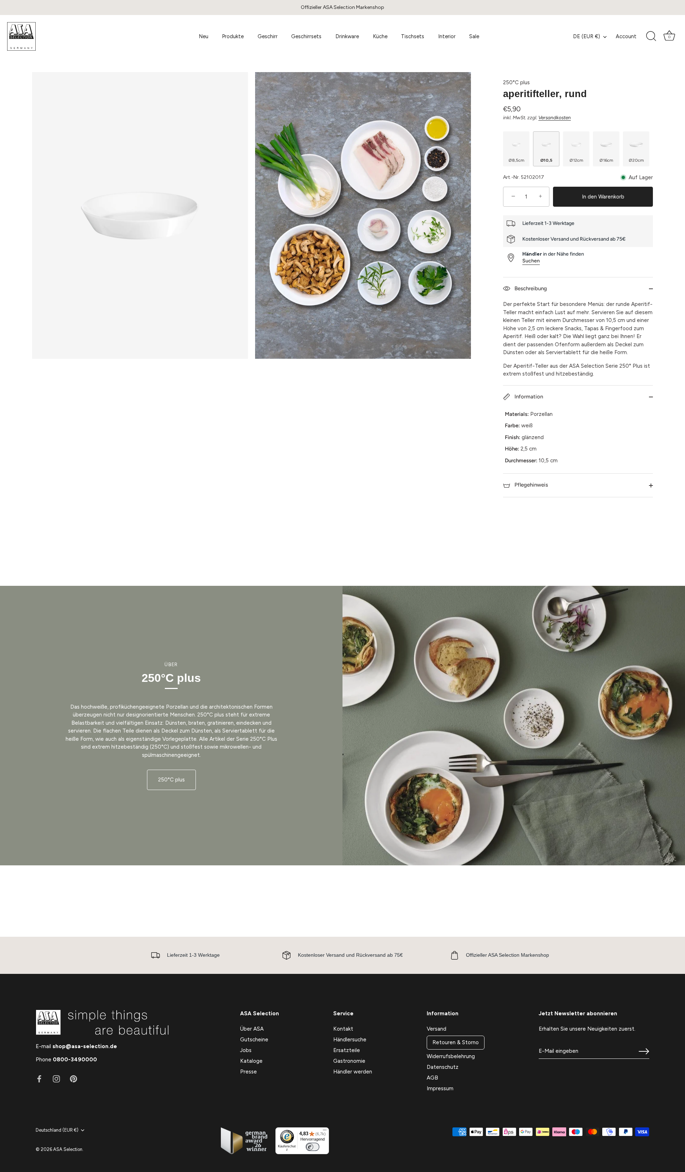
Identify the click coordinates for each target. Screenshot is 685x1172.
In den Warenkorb (603, 196)
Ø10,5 (546, 160)
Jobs (246, 1050)
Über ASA (252, 1029)
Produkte (233, 36)
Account (626, 36)
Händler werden (352, 1071)
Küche (380, 36)
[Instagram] (56, 1078)
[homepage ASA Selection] (59, 36)
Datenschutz (442, 1067)
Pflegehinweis (530, 485)
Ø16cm (606, 160)
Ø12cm (576, 160)
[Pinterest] (73, 1078)
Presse (248, 1071)
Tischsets (412, 36)
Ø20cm (636, 160)
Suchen (531, 261)
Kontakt (343, 1029)
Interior (447, 36)
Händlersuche (349, 1039)
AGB (432, 1078)
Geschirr (268, 36)
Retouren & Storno (455, 1042)
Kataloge (251, 1061)
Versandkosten (554, 117)
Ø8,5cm (516, 160)
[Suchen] (651, 36)
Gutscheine (254, 1039)
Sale (474, 36)
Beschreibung (530, 288)
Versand (436, 1029)
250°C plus (516, 82)
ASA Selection (67, 1149)
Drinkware (347, 36)
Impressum (440, 1088)
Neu (203, 36)
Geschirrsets (306, 36)
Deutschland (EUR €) (57, 1130)
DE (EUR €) (586, 36)
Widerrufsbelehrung (451, 1056)
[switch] (312, 1147)
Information (528, 396)
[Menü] (324, 1131)
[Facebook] (39, 1078)
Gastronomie (349, 1061)
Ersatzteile (346, 1050)
